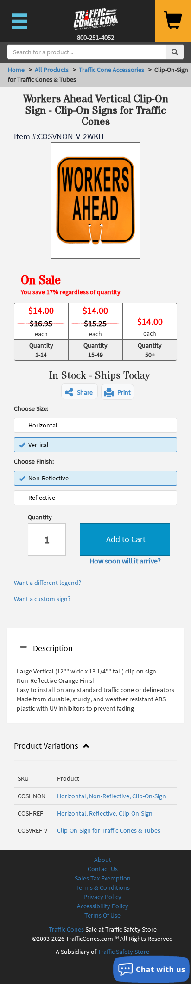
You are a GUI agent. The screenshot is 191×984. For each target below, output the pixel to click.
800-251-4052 (95, 37)
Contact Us (103, 869)
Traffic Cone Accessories (111, 69)
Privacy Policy (102, 897)
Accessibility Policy (102, 906)
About (102, 859)
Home (16, 69)
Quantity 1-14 (41, 350)
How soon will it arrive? (125, 560)
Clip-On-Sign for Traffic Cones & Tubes (108, 830)
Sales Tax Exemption (103, 878)
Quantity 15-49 (95, 350)
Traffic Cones (66, 929)
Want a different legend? (47, 582)
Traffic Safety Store (123, 951)
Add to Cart (125, 539)
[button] (79, 391)
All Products (52, 69)
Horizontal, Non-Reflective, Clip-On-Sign (111, 796)
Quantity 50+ (150, 350)
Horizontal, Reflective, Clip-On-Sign (105, 813)
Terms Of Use (102, 915)
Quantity (40, 517)
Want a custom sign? (42, 599)
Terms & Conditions (103, 887)
